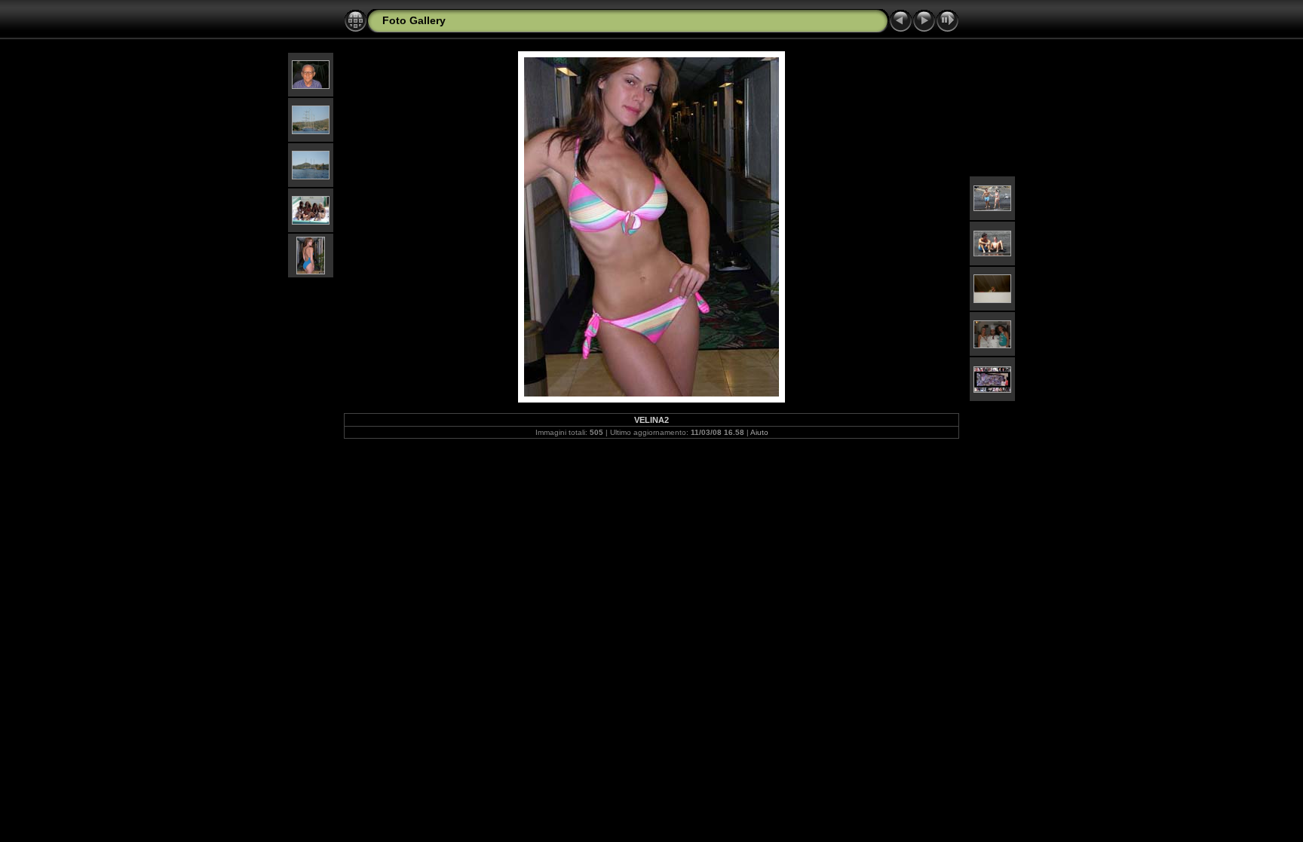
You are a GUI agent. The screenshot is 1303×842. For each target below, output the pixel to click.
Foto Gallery (414, 20)
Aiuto (759, 432)
